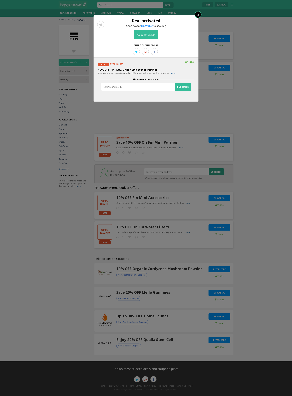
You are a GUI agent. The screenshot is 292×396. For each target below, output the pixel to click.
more (173, 73)
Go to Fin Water (146, 34)
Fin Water (147, 26)
